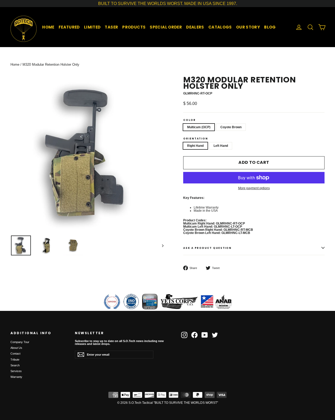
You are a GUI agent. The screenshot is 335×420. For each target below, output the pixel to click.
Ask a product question (207, 248)
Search (15, 365)
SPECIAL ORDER (166, 27)
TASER (111, 27)
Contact (15, 353)
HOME (48, 27)
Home (14, 64)
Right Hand (195, 146)
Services (16, 371)
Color (189, 120)
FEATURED (69, 27)
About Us (16, 347)
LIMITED (92, 27)
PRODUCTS (134, 27)
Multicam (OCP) (198, 127)
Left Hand (221, 146)
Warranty (16, 376)
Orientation (195, 139)
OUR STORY (248, 27)
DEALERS (195, 27)
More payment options (254, 188)
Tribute (14, 359)
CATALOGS (220, 27)
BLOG (270, 27)
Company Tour (19, 342)
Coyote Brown (231, 127)
